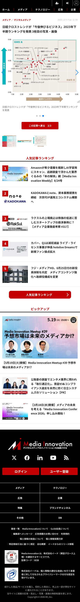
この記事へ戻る (40, 125)
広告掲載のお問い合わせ (46, 533)
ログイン (21, 471)
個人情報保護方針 (54, 538)
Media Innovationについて (35, 528)
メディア (23, 9)
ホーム (6, 9)
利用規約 (65, 533)
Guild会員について (60, 528)
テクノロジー (42, 9)
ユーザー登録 (59, 471)
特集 (20, 507)
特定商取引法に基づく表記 (22, 544)
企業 (73, 9)
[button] (12, 73)
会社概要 (41, 544)
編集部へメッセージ (22, 533)
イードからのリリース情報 (61, 544)
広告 (60, 9)
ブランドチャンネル (60, 507)
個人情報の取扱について (31, 538)
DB (60, 517)
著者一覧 (15, 528)
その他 (20, 517)
